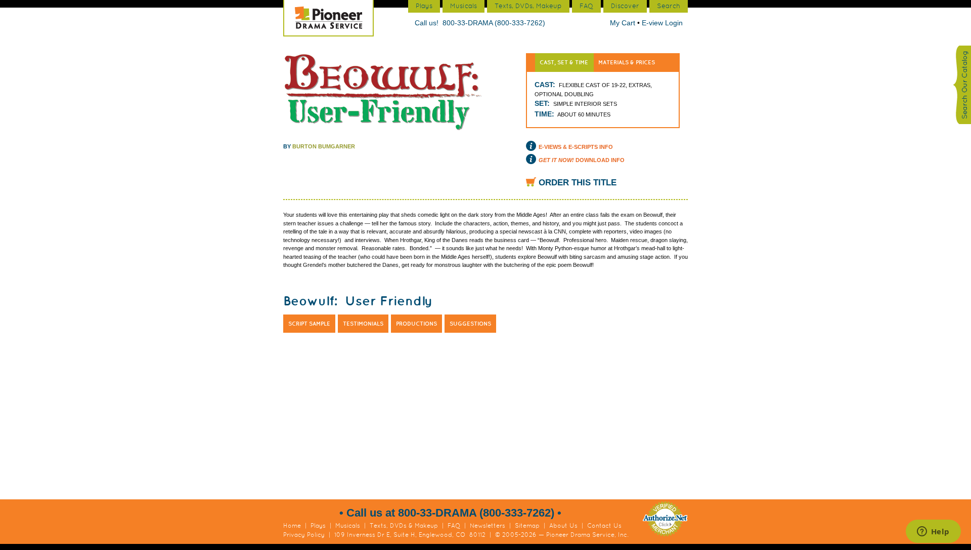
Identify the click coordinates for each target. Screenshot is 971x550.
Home (292, 525)
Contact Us (604, 525)
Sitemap (527, 525)
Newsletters (487, 525)
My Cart (623, 23)
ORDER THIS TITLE (577, 182)
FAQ (454, 525)
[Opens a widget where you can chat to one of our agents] (933, 532)
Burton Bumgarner (323, 146)
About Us (563, 525)
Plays (318, 525)
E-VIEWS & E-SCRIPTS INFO (576, 147)
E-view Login (662, 23)
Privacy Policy (304, 534)
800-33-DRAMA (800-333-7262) (494, 23)
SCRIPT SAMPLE (309, 324)
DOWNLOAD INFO (582, 160)
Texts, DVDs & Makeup (404, 525)
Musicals (347, 525)
